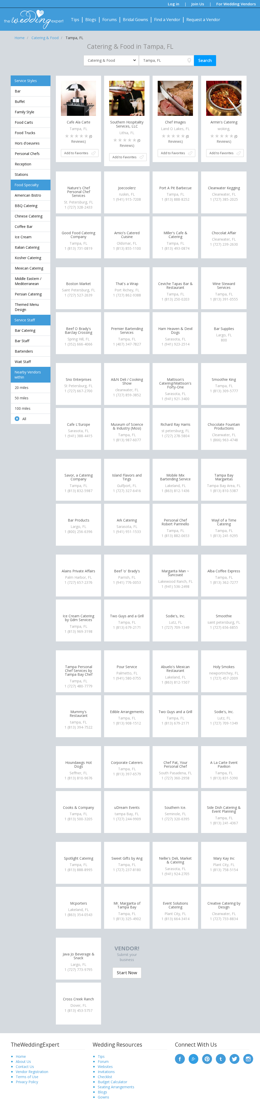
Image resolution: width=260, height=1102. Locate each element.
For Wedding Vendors (236, 3)
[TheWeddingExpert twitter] (234, 1058)
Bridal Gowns (135, 19)
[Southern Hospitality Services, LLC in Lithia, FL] (126, 98)
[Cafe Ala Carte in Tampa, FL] (78, 98)
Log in (173, 3)
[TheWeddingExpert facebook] (180, 1058)
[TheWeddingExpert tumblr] (221, 1058)
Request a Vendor (203, 19)
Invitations (106, 1071)
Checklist (105, 1076)
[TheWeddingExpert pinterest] (207, 1058)
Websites (105, 1066)
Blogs (90, 19)
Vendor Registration (32, 1071)
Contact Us (25, 1066)
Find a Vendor (167, 19)
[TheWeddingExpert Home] (31, 17)
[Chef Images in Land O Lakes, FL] (175, 98)
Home (21, 1056)
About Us (23, 1061)
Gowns (103, 1097)
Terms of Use (27, 1076)
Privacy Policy (27, 1081)
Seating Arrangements (116, 1086)
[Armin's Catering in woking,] (223, 98)
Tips (75, 19)
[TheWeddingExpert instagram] (248, 1058)
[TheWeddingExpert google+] (194, 1058)
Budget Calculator (112, 1081)
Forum (103, 1061)
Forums (109, 19)
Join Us (197, 3)
